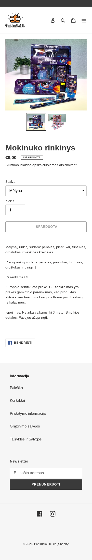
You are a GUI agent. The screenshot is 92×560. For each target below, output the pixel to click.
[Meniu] (84, 20)
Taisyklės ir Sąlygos (26, 439)
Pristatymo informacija (28, 413)
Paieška (16, 388)
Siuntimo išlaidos (18, 165)
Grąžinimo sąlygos (25, 426)
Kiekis (9, 201)
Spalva (10, 181)
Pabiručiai (41, 544)
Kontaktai (17, 400)
